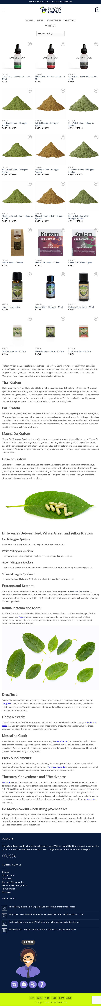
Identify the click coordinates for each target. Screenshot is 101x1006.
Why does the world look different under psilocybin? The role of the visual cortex (46, 914)
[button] (3, 10)
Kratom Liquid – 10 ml (11, 307)
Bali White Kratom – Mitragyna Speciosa (81, 124)
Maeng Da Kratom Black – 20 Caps (49, 351)
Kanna (22, 617)
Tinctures (6, 782)
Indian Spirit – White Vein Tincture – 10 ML (83, 78)
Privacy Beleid (8, 889)
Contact (5, 872)
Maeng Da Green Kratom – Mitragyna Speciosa (17, 217)
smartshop (91, 799)
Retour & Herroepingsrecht (14, 885)
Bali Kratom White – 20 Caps (14, 351)
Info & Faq (6, 879)
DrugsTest (6, 704)
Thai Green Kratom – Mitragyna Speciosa (15, 171)
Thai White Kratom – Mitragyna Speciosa (81, 171)
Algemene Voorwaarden (13, 882)
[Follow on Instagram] (9, 856)
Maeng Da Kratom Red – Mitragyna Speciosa (49, 217)
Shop (40, 20)
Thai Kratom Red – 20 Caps (79, 351)
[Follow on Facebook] (4, 856)
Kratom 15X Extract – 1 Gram (47, 263)
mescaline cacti (62, 741)
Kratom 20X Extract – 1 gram (80, 263)
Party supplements (56, 767)
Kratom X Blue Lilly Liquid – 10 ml (49, 307)
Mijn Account (8, 875)
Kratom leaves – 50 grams (12, 263)
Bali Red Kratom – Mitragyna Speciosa (47, 124)
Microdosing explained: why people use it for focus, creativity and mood (42, 907)
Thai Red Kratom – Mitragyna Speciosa (47, 171)
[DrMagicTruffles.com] (50, 9)
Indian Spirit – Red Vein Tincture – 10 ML (50, 78)
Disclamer (6, 892)
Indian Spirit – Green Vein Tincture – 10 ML (16, 78)
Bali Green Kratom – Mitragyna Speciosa (14, 124)
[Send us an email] (14, 856)
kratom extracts (77, 591)
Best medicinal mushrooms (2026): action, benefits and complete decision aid (44, 922)
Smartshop (54, 20)
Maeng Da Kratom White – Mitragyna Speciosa (79, 217)
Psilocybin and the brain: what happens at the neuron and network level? (42, 929)
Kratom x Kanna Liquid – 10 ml (81, 307)
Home (29, 20)
